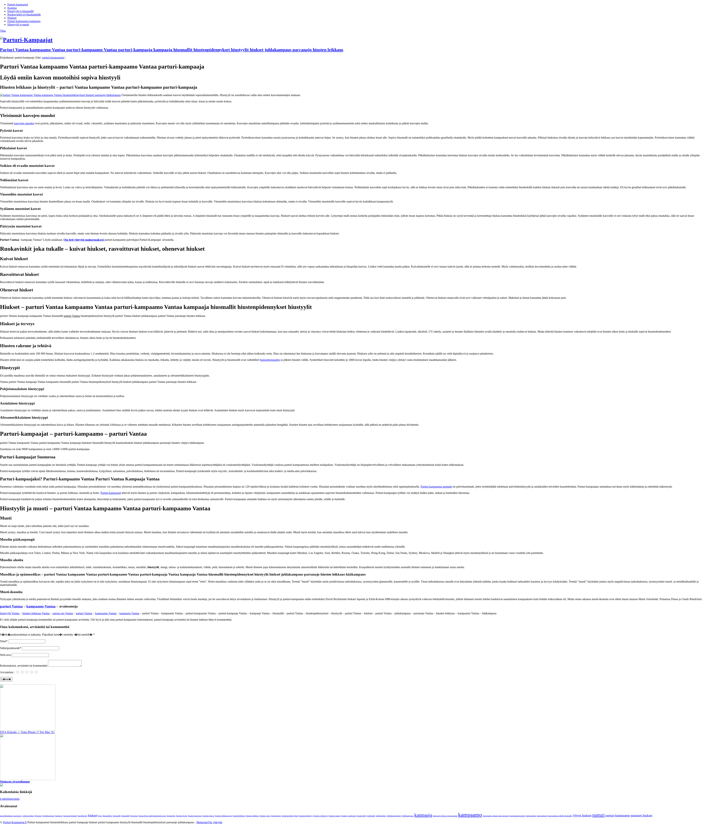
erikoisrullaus (28, 816)
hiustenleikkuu (239, 816)
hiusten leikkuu (252, 816)
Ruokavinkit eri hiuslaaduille (24, 14)
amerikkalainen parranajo (11, 816)
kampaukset (531, 816)
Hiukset (11, 17)
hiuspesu (134, 816)
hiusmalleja (107, 816)
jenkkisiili (371, 816)
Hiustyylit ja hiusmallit (20, 11)
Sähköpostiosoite (10, 648)
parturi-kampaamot (53, 57)
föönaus (38, 816)
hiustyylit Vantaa (9, 613)
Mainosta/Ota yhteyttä (209, 822)
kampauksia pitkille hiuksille (560, 816)
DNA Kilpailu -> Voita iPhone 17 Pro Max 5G (27, 732)
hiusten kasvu (208, 816)
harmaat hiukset (70, 816)
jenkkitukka (381, 816)
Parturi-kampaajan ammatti (436, 486)
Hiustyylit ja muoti (18, 24)
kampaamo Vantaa (41, 606)
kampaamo (470, 815)
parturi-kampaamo (617, 815)
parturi (598, 814)
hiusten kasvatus (195, 816)
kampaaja (423, 814)
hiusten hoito (181, 816)
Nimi (3, 641)
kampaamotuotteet (517, 816)
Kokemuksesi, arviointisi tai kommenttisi (23, 665)
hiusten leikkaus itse (223, 816)
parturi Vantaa (11, 606)
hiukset (92, 815)
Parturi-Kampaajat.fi (15, 822)
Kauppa (12, 7)
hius (100, 816)
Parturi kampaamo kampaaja (23, 21)
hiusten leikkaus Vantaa (36, 613)
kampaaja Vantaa (129, 613)
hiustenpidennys (306, 816)
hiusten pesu (265, 816)
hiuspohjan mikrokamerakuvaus (152, 816)
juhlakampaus (408, 816)
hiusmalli (117, 816)
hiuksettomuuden (270, 359)
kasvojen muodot (24, 123)
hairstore (59, 816)
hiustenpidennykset (290, 816)
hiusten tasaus (334, 816)
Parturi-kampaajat (17, 4)
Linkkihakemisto (10, 798)
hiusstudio (171, 816)
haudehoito (82, 816)
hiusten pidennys (321, 816)
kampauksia (542, 816)
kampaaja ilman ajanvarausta (445, 816)
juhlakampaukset (394, 816)
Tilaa (3, 30)
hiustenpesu (276, 816)
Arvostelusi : (7, 672)
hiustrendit (361, 816)
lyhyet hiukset (582, 815)
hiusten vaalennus (348, 816)
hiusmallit (125, 816)
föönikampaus (48, 816)
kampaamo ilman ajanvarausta (496, 816)
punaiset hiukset (641, 815)
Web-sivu (5, 654)
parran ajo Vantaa (63, 613)
